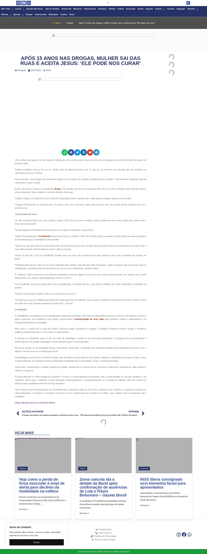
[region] (37, 535)
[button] (188, 3)
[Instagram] (18, 3)
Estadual (22, 469)
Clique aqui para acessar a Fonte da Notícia (35, 402)
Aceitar (37, 542)
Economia (144, 469)
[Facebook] (23, 3)
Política (82, 469)
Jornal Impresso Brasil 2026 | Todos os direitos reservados (103, 551)
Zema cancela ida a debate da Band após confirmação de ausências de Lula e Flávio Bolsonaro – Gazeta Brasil (103, 487)
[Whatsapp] (28, 3)
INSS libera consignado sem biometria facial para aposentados (163, 483)
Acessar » (23, 509)
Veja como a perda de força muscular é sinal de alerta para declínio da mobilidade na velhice (42, 485)
